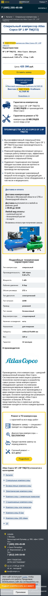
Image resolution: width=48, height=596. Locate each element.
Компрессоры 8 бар (15, 513)
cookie (24, 577)
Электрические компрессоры (19, 491)
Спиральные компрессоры (26, 17)
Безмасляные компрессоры (18, 486)
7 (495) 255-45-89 (11, 7)
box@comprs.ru (13, 571)
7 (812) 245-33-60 (16, 554)
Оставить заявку (24, 72)
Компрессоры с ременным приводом (23, 497)
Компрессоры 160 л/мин (17, 518)
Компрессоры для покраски (18, 507)
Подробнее (24, 459)
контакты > (42, 8)
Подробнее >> (24, 96)
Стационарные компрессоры (19, 502)
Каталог (9, 17)
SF (7, 524)
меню (7, 2)
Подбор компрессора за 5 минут (18, 586)
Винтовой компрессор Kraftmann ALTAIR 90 (24, 90)
